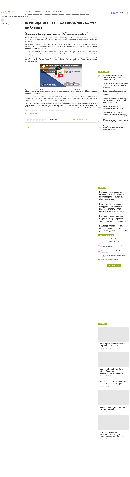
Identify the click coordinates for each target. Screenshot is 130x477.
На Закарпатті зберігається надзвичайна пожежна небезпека (114, 107)
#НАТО (32, 114)
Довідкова (68, 14)
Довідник (48, 11)
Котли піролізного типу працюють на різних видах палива (113, 345)
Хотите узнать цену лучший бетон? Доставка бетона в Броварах (113, 383)
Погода (41, 14)
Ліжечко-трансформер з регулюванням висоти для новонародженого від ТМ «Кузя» (112, 434)
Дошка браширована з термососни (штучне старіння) (113, 408)
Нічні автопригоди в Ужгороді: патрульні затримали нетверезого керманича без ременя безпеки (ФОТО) (116, 114)
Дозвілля (58, 11)
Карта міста (61, 14)
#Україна (27, 114)
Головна (28, 11)
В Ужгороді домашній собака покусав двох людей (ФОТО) (115, 121)
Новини (38, 11)
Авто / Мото (54, 14)
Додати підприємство (113, 265)
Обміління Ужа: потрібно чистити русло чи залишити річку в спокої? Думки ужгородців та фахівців (116, 100)
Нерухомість (47, 14)
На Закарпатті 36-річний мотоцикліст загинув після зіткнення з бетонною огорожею (115, 85)
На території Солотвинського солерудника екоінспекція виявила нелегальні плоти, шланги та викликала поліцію (112, 208)
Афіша (25, 14)
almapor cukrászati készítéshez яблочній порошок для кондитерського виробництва (111, 371)
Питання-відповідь (84, 14)
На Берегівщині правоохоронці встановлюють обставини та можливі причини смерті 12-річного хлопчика (112, 195)
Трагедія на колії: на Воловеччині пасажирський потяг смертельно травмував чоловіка (114, 127)
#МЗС (36, 114)
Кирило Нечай (4, 23)
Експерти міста (75, 14)
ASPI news (89, 33)
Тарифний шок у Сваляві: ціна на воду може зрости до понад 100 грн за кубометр (115, 93)
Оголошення (36, 14)
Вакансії (30, 14)
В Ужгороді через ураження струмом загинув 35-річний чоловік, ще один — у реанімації (113, 218)
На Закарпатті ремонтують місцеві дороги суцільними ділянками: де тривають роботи (113, 228)
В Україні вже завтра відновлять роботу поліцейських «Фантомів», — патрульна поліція (115, 77)
